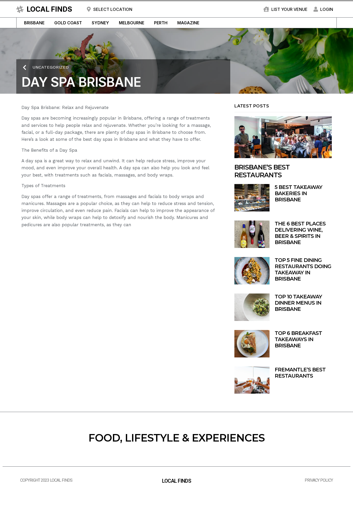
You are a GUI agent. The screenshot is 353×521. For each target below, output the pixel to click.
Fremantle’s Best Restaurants (300, 372)
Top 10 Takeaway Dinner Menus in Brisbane (298, 302)
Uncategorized (51, 67)
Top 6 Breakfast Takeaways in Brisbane (298, 339)
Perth (160, 22)
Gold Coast (68, 22)
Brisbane (34, 22)
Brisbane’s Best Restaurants (262, 171)
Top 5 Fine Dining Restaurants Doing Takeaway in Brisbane (303, 269)
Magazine (188, 22)
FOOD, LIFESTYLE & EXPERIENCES (176, 437)
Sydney (100, 22)
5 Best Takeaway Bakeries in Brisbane (298, 193)
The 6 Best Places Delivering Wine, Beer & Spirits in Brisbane (300, 233)
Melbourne (131, 22)
